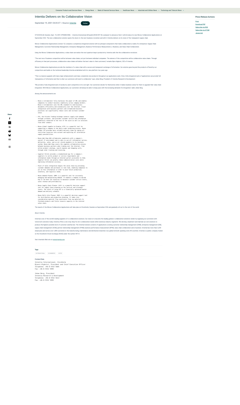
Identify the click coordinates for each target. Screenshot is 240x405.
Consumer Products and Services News (69, 10)
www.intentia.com (59, 239)
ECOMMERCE (51, 253)
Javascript (199, 33)
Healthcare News (128, 10)
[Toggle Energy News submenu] (96, 10)
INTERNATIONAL (40, 253)
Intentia (73, 23)
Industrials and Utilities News (147, 10)
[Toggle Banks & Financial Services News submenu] (121, 10)
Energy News (89, 10)
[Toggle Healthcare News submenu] (136, 10)
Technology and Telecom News (171, 10)
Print (197, 21)
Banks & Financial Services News (108, 10)
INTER (60, 253)
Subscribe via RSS (201, 27)
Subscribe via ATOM (202, 30)
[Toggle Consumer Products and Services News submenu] (83, 10)
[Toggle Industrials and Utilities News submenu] (159, 10)
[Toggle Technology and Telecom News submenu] (183, 10)
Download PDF (200, 24)
